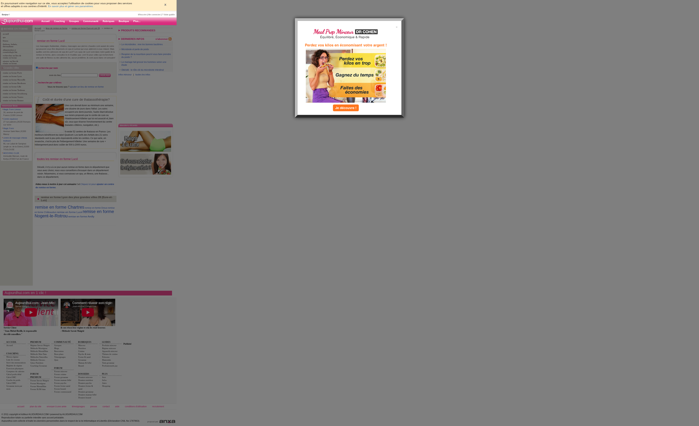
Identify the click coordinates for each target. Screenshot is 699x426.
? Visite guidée (168, 14)
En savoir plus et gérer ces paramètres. (71, 6)
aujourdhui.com (18, 21)
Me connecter (154, 14)
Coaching (59, 21)
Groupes (74, 21)
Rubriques (108, 21)
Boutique (124, 21)
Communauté (90, 21)
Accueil (45, 21)
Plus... (137, 21)
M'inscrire (142, 14)
